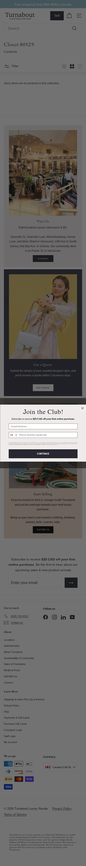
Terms (55, 444)
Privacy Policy (49, 444)
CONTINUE (43, 453)
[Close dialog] (82, 408)
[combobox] (13, 435)
